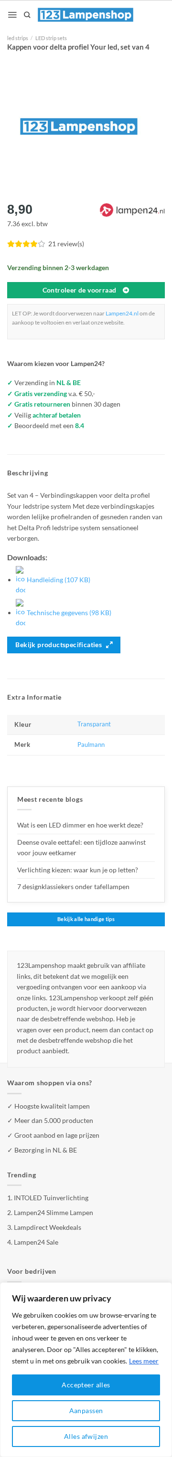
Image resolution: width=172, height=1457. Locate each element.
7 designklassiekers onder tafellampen (74, 886)
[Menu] (12, 15)
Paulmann (91, 744)
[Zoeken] (27, 14)
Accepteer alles (86, 1385)
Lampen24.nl (122, 313)
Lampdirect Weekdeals (47, 1227)
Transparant (94, 724)
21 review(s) (66, 244)
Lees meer (144, 1361)
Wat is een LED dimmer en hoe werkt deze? (80, 825)
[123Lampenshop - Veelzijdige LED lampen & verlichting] (85, 15)
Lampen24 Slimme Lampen (53, 1212)
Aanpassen (86, 1410)
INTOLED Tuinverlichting (51, 1198)
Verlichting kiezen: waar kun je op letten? (77, 870)
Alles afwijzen (86, 1436)
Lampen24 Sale (36, 1242)
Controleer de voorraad (80, 290)
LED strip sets (51, 38)
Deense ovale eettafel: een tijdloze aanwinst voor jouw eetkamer (81, 847)
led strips (17, 38)
